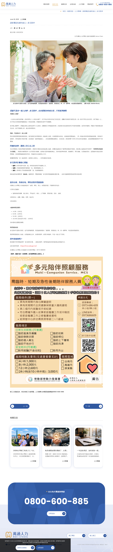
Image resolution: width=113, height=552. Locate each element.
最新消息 (55, 4)
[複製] (24, 28)
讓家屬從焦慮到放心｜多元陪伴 (93, 11)
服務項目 (64, 4)
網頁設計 (102, 544)
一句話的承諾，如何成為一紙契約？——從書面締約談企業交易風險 (87, 452)
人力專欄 (78, 11)
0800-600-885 (105, 4)
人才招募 (82, 4)
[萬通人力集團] (8, 4)
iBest (106, 544)
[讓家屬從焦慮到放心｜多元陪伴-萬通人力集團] (15, 28)
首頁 (64, 11)
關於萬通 (46, 4)
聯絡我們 (90, 4)
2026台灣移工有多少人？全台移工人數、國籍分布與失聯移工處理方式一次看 (24, 452)
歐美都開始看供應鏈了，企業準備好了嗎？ (56, 451)
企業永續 (73, 4)
